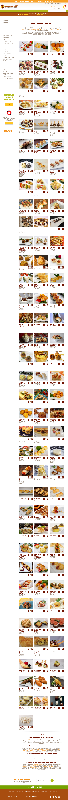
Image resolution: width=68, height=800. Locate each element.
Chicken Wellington (36, 211)
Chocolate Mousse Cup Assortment (52, 229)
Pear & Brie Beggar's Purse (37, 477)
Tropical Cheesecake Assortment (21, 708)
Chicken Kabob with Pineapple (22, 211)
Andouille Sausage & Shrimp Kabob (22, 54)
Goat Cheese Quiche (37, 364)
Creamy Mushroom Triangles (21, 285)
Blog (65, 3)
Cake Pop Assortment (52, 131)
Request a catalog (28, 791)
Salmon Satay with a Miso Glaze (53, 592)
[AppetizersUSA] (11, 6)
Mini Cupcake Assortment (52, 438)
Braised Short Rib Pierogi (22, 112)
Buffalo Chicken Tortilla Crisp (37, 131)
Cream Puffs (37, 266)
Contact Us (50, 791)
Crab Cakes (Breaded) (21, 267)
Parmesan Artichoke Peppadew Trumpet (21, 478)
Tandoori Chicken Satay (37, 688)
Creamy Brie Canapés (52, 267)
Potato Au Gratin (36, 536)
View (9, 104)
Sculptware (10, 792)
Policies (46, 791)
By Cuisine (31, 17)
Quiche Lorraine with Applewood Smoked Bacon (37, 556)
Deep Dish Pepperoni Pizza (53, 305)
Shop (25, 17)
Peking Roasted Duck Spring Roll (22, 499)
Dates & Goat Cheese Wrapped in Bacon (22, 306)
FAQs (52, 3)
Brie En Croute (53, 111)
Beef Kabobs (52, 71)
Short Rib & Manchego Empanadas (21, 630)
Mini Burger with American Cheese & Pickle (22, 439)
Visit (9, 123)
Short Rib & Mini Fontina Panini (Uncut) (37, 630)
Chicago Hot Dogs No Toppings (52, 171)
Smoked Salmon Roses (53, 630)
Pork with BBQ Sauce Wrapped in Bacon (53, 517)
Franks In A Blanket (36, 345)
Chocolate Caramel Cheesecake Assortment (21, 229)
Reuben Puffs (52, 574)
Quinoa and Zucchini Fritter (53, 555)
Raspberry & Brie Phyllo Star (22, 574)
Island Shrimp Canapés (53, 383)
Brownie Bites (22, 130)
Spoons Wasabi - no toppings (37, 671)
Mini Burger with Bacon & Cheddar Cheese (37, 439)
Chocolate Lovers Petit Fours (37, 229)
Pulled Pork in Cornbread (53, 536)
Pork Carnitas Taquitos (22, 517)
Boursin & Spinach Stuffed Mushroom (53, 91)
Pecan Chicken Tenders (53, 477)
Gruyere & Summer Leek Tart (22, 383)
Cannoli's (21, 150)
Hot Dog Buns (37, 382)
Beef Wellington (31, 749)
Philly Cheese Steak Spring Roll (53, 499)
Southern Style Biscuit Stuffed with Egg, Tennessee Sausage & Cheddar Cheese (37, 651)
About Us (47, 3)
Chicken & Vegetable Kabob (21, 192)
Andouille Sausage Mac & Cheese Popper (53, 54)
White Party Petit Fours (21, 727)
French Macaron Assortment (53, 345)
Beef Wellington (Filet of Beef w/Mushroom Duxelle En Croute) (22, 92)
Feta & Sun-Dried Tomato (53, 325)
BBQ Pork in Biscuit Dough (54, 29)
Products (9, 791)
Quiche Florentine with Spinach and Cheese (22, 556)
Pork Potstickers (36, 517)
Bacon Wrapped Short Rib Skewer (37, 72)
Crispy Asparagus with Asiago (37, 285)
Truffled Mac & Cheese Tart (37, 708)
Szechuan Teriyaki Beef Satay (22, 688)
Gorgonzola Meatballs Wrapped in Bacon (52, 364)
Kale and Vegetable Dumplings (21, 402)
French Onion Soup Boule (22, 364)
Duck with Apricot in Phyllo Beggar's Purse (22, 326)
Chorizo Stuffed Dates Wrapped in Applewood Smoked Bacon (22, 249)
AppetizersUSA (27, 739)
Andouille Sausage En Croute (36, 54)
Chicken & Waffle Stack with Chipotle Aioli (37, 192)
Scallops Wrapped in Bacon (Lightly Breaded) (37, 611)
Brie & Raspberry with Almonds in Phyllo (37, 113)
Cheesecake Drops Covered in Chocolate (22, 171)
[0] (64, 8)
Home (21, 17)
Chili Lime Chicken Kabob (53, 211)
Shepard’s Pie (53, 610)
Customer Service (58, 3)
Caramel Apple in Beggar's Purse (37, 151)
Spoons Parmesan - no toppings (53, 649)
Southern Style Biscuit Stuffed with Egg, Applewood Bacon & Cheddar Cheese (22, 651)
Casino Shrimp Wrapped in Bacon (53, 151)
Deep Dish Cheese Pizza (37, 305)
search (65, 11)
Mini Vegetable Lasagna (36, 767)
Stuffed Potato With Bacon (53, 671)
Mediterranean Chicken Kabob (53, 420)
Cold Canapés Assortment (37, 248)
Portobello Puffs (22, 535)
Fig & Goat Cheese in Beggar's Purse (22, 345)
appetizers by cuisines (38, 764)
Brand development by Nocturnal (31, 796)
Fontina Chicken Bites (48, 766)
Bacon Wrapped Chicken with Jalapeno (37, 29)
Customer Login (37, 791)
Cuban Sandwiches (52, 285)
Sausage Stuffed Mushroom (21, 611)
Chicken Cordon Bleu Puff (53, 192)
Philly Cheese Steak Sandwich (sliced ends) (37, 499)
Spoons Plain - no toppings (22, 671)
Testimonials (55, 791)
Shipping (42, 791)
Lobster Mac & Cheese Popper (53, 402)
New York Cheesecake (52, 458)
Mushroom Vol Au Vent (37, 458)
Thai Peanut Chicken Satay (53, 688)
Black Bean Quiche (36, 91)
